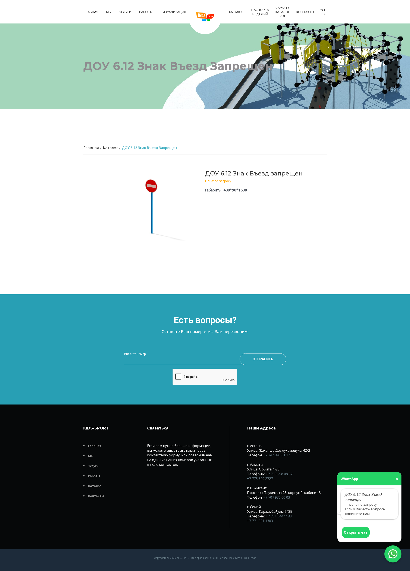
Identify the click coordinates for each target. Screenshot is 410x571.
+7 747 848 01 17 (276, 455)
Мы (108, 12)
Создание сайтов (231, 558)
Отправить (263, 359)
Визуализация (173, 12)
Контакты (305, 12)
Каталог (236, 12)
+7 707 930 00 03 (276, 497)
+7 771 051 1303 (260, 520)
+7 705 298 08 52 (279, 474)
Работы (146, 12)
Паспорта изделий (260, 11)
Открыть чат (356, 532)
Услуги (125, 12)
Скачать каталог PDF (282, 11)
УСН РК (323, 11)
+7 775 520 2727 (260, 478)
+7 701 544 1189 (279, 516)
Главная (90, 12)
